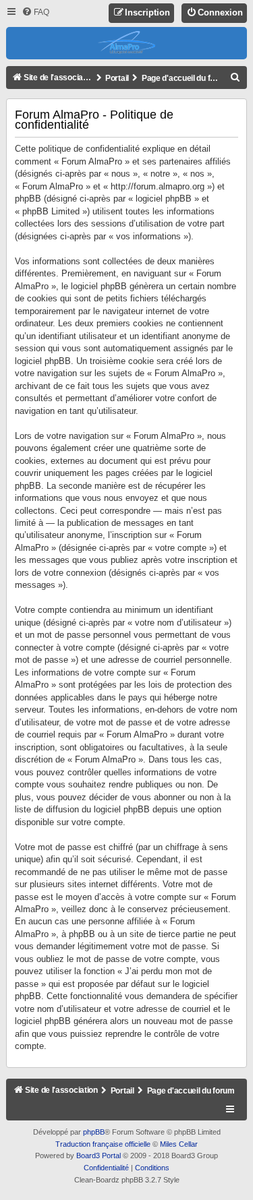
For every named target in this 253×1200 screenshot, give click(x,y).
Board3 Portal (98, 1155)
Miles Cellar (179, 1144)
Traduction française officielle (102, 1144)
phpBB (94, 1132)
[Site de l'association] (126, 43)
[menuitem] (35, 12)
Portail (117, 78)
